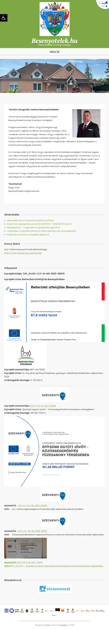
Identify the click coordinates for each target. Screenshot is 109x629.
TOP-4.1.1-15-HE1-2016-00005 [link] (32, 505)
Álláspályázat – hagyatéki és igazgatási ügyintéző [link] (33, 227)
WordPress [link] (64, 625)
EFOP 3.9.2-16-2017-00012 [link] (23, 562)
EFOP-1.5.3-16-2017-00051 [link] (43, 405)
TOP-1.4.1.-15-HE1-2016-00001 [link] (32, 531)
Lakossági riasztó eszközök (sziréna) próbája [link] (30, 220)
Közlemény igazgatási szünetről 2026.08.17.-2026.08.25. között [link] (39, 223)
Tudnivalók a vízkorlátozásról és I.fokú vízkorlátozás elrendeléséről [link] (41, 231)
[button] (4, 76)
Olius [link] (48, 625)
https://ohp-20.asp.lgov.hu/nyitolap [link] (23, 252)
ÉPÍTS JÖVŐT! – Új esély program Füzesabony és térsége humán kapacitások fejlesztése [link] (53, 565)
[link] (3, 18)
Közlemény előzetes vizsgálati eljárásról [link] (28, 234)
